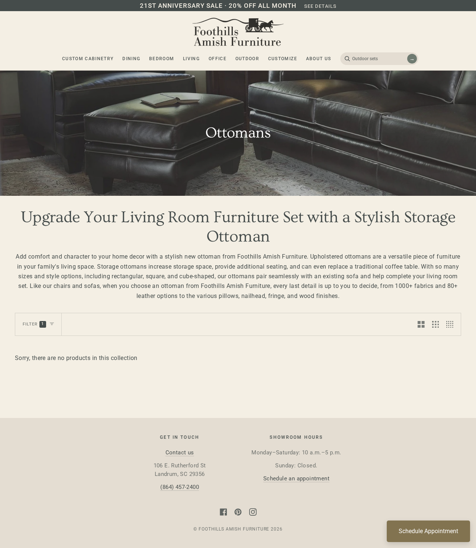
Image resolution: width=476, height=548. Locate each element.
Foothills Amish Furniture (234, 529)
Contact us (179, 452)
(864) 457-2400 (179, 487)
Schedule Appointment (428, 531)
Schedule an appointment (296, 478)
